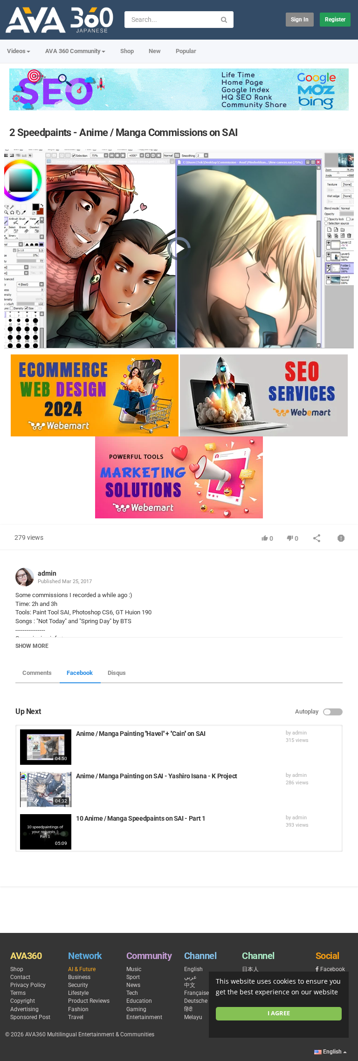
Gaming (136, 1009)
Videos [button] (16, 51)
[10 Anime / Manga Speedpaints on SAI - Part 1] (45, 832)
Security (78, 985)
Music (133, 969)
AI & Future (82, 969)
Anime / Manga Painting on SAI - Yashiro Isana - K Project (156, 776)
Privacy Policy (28, 985)
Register (335, 19)
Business (79, 977)
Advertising (24, 1009)
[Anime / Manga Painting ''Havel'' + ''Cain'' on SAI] (45, 747)
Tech (132, 993)
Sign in (300, 19)
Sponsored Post (30, 1017)
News (133, 985)
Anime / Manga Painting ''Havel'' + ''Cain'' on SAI (141, 733)
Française (196, 993)
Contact (20, 977)
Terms (18, 993)
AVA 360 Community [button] (73, 51)
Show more (31, 646)
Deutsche (195, 1001)
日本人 (250, 969)
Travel (75, 1017)
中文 (189, 985)
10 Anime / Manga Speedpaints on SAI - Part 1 (141, 818)
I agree (279, 1013)
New (155, 51)
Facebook (80, 672)
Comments (37, 672)
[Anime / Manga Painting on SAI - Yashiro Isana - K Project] (45, 789)
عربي (190, 977)
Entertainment (144, 1017)
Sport (133, 977)
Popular (186, 51)
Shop (127, 51)
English (193, 969)
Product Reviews (89, 1001)
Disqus (117, 672)
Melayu (193, 1017)
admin (47, 573)
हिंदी (188, 1009)
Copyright (22, 1001)
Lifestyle (78, 993)
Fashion (78, 1009)
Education (139, 1001)
